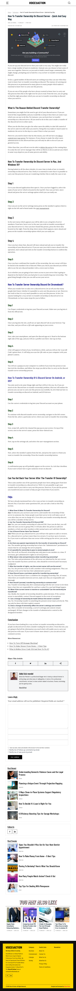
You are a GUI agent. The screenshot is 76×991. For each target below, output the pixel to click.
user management (42, 208)
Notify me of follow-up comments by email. (24, 750)
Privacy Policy (43, 964)
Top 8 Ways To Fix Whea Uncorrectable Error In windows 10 (61, 926)
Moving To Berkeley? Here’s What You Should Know (39, 866)
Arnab (20, 890)
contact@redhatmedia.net (12, 971)
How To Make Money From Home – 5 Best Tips (27, 646)
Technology (15, 12)
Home (9, 12)
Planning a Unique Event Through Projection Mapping (40, 783)
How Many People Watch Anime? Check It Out (37, 876)
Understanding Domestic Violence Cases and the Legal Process (41, 773)
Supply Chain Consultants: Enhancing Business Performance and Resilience (13, 928)
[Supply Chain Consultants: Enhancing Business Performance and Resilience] (14, 914)
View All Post (23, 688)
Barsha (20, 778)
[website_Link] (10, 831)
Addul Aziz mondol (12, 22)
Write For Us (42, 957)
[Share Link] (15, 663)
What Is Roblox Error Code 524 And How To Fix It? (29, 649)
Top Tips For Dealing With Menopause (34, 886)
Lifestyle (31, 957)
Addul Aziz (21, 851)
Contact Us (42, 954)
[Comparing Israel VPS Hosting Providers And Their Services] (30, 914)
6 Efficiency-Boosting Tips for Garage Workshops (39, 813)
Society (31, 960)
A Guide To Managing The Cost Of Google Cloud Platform (45, 926)
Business (31, 951)
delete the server (46, 147)
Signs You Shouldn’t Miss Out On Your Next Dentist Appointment (39, 846)
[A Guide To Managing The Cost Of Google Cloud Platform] (46, 914)
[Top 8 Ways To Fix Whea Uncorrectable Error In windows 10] (62, 914)
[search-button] (7, 2)
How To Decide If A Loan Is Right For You (35, 803)
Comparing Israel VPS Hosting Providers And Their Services (29, 926)
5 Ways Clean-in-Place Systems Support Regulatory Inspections (40, 793)
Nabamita (21, 787)
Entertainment (33, 954)
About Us (41, 951)
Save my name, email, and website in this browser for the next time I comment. (30, 748)
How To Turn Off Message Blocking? (23, 643)
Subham (20, 799)
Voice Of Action (13, 986)
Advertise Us (42, 960)
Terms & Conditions (44, 967)
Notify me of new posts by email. (20, 752)
